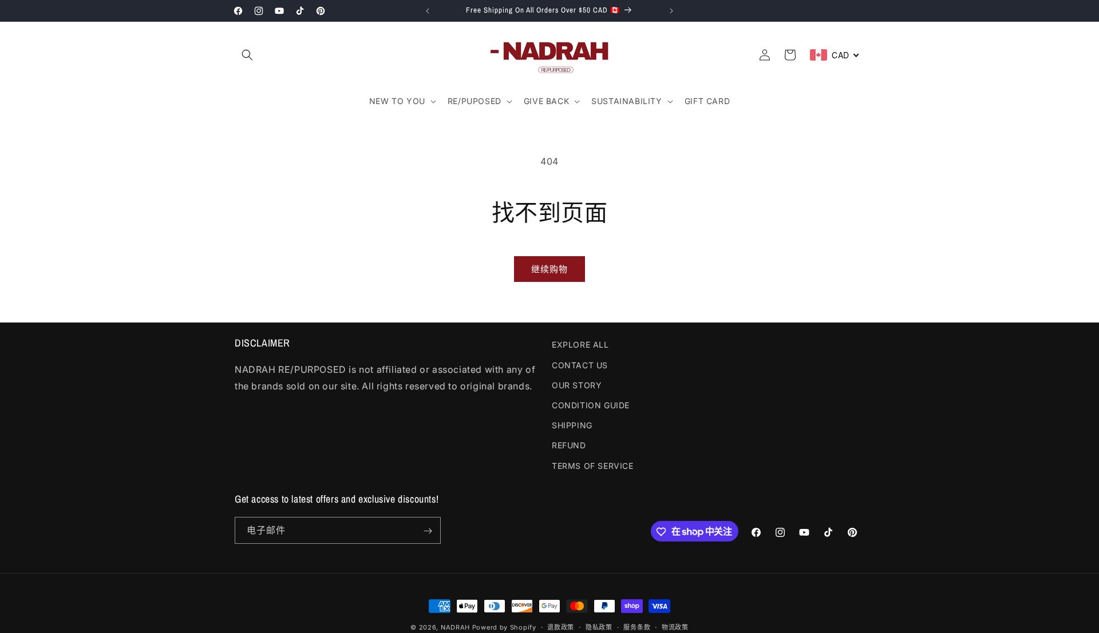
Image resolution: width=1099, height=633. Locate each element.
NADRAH (455, 627)
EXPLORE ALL (580, 344)
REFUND (569, 445)
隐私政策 (599, 627)
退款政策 (560, 627)
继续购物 (549, 269)
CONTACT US (580, 364)
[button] (247, 54)
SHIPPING (572, 425)
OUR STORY (577, 384)
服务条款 (636, 627)
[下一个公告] (671, 11)
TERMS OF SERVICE (593, 465)
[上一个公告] (427, 11)
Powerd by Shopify (504, 627)
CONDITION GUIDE (591, 404)
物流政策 (675, 627)
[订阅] (427, 530)
